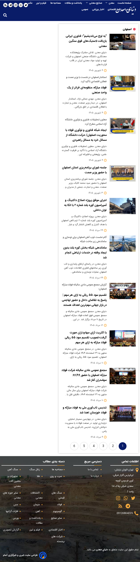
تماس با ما (93, 469)
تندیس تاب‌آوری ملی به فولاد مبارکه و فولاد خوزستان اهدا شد (85, 410)
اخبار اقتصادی (115, 9)
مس (16, 504)
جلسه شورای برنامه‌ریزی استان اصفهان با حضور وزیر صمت (84, 170)
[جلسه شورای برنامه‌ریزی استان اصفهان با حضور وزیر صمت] (123, 173)
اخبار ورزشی (98, 9)
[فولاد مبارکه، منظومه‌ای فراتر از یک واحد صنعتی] (123, 83)
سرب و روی (56, 476)
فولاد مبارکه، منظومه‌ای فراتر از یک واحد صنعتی (87, 90)
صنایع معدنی (95, 3)
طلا (39, 476)
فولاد (60, 504)
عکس (30, 3)
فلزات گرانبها (12, 511)
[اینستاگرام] (16, 5)
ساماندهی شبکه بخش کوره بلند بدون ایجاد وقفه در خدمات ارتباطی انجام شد (85, 252)
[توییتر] (132, 499)
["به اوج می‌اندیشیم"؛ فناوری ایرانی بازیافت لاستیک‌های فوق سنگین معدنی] (123, 42)
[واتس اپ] (21, 5)
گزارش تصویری (11, 530)
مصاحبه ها (55, 3)
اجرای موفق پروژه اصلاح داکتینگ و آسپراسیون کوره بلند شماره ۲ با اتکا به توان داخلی (85, 205)
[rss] (5, 5)
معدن (111, 3)
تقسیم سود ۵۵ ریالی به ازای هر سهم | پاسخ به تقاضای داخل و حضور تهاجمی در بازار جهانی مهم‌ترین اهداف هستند (84, 300)
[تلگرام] (10, 5)
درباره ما (95, 476)
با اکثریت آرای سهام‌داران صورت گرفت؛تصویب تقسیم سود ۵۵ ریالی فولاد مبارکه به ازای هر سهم (86, 337)
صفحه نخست (124, 3)
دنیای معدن (101, 550)
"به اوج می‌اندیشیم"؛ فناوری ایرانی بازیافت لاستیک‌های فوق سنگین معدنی (86, 41)
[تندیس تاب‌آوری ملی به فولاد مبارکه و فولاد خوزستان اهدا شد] (123, 413)
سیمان (37, 504)
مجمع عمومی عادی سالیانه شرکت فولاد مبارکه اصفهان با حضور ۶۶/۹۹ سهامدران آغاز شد (84, 375)
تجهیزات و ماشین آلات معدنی (14, 481)
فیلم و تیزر (41, 3)
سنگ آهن (13, 469)
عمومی (85, 9)
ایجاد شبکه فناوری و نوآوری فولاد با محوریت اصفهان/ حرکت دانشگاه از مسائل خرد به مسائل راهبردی (86, 135)
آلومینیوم (58, 511)
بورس (128, 9)
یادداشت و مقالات (74, 3)
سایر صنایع (57, 518)
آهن (38, 511)
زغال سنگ (35, 469)
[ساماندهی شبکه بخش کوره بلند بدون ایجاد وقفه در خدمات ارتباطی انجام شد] (123, 243)
